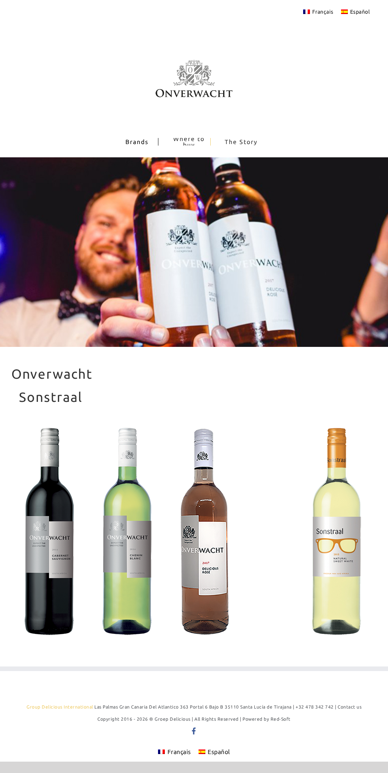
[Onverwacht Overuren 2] (194, 252)
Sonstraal (51, 397)
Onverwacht (51, 373)
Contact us (349, 706)
